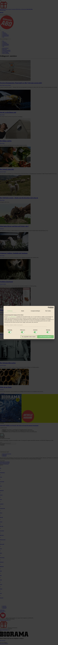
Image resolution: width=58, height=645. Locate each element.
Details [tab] (22, 310)
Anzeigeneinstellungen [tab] (35, 310)
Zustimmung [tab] (9, 310)
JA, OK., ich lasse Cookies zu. (45, 336)
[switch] (22, 332)
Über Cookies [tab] (48, 310)
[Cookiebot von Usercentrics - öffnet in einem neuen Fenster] (49, 307)
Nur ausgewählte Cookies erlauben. (29, 336)
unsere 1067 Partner (12, 316)
